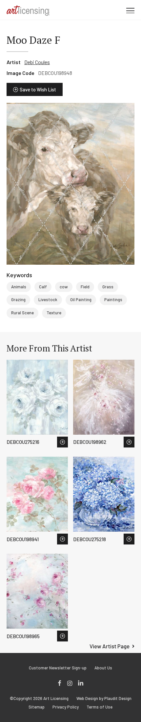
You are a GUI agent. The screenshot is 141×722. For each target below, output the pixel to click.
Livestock (47, 299)
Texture (54, 312)
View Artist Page (110, 646)
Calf (43, 286)
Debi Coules (37, 62)
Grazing (18, 299)
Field (85, 286)
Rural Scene (22, 312)
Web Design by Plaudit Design (103, 698)
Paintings (113, 299)
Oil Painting (80, 299)
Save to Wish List (38, 89)
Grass (107, 286)
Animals (18, 286)
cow (64, 286)
